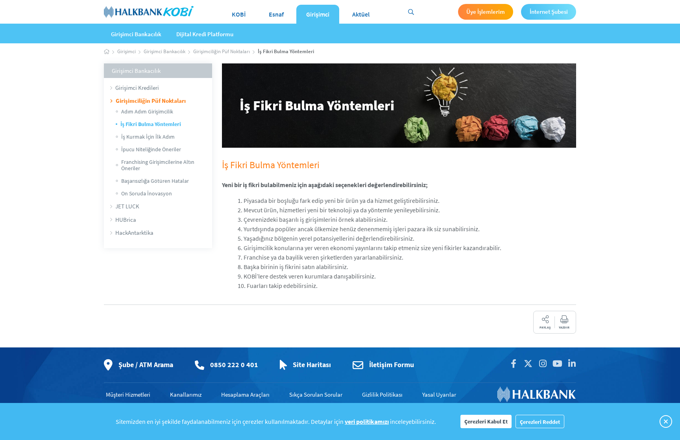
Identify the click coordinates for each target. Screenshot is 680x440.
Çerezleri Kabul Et (486, 421)
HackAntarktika (134, 232)
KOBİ (239, 14)
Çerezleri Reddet (540, 421)
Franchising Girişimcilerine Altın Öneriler (157, 165)
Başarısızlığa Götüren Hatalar (155, 181)
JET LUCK (127, 206)
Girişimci (317, 14)
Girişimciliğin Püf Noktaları (151, 100)
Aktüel (361, 14)
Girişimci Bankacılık (136, 34)
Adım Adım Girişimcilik (147, 111)
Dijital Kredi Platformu (204, 34)
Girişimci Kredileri (137, 87)
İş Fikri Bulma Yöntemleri (150, 124)
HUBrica (125, 219)
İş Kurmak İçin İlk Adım (148, 137)
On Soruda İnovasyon (146, 193)
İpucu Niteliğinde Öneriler (151, 149)
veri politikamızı (367, 421)
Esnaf (276, 14)
